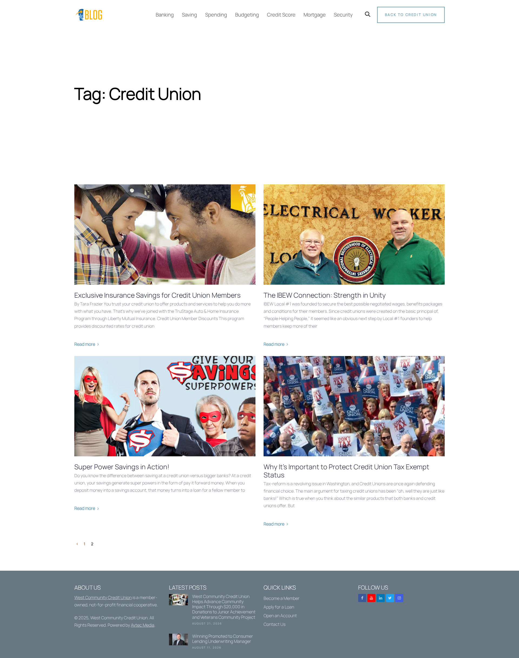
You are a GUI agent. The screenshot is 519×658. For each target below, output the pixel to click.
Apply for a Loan (279, 607)
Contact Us (274, 624)
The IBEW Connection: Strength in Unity (325, 295)
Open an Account (280, 616)
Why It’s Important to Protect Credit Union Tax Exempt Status (346, 471)
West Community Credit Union (103, 597)
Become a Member (282, 598)
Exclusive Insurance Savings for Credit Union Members (157, 295)
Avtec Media (142, 625)
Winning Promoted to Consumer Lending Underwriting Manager (212, 643)
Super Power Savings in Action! (121, 467)
